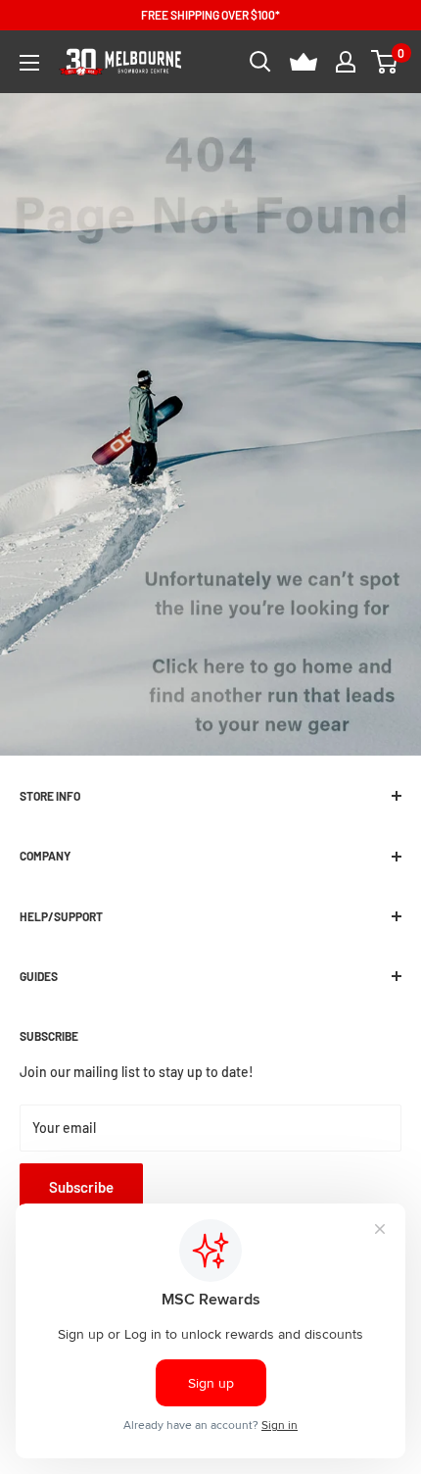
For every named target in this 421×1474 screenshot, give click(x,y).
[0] (385, 62)
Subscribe (81, 1187)
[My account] (345, 62)
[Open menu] (29, 63)
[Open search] (260, 62)
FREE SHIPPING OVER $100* (210, 15)
